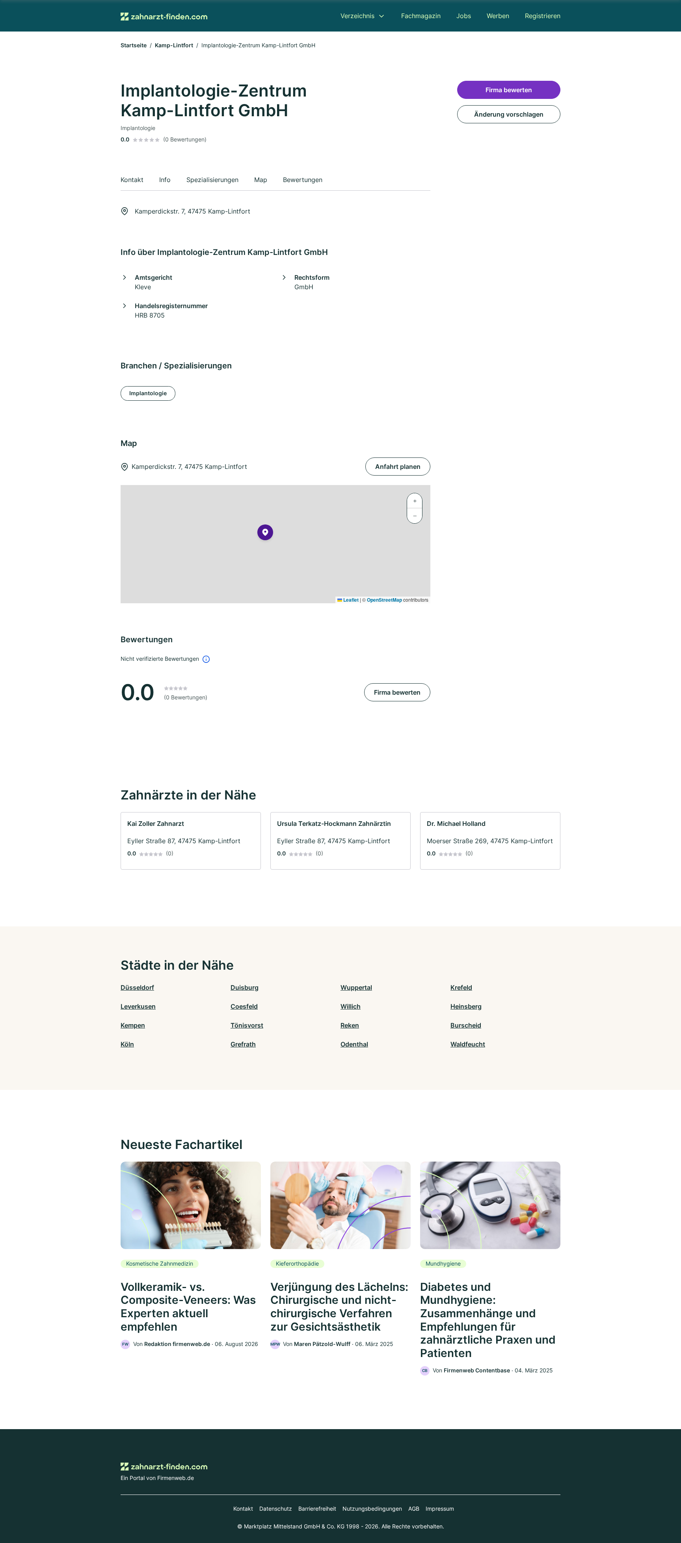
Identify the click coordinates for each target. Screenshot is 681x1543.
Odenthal (354, 1044)
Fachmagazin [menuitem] (421, 16)
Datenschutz (275, 1508)
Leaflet (350, 599)
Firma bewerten (397, 692)
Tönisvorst (247, 1025)
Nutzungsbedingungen (372, 1508)
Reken (349, 1025)
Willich (350, 1006)
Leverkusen (138, 1006)
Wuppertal (356, 987)
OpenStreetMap (384, 599)
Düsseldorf (137, 987)
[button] (265, 534)
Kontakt (243, 1508)
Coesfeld (244, 1006)
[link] (191, 841)
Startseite (134, 45)
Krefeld (461, 987)
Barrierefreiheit (317, 1508)
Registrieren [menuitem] (542, 16)
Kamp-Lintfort (174, 45)
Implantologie (148, 393)
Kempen (133, 1025)
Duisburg (245, 987)
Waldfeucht (467, 1044)
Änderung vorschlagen (508, 114)
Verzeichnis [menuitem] (357, 16)
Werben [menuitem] (498, 16)
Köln (127, 1044)
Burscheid (465, 1025)
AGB (413, 1508)
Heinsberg (466, 1006)
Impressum (440, 1508)
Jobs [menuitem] (463, 16)
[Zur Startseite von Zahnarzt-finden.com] (164, 15)
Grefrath (243, 1044)
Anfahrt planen (398, 466)
